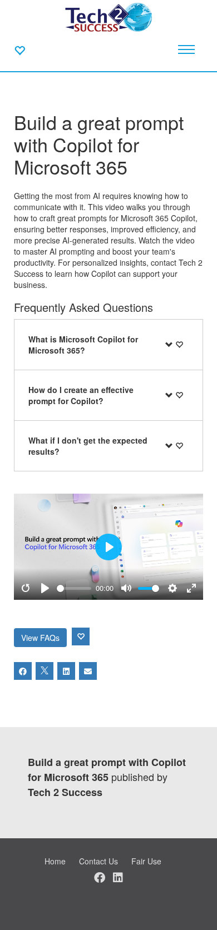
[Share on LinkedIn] (66, 671)
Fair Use (146, 861)
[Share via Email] (88, 671)
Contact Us (98, 861)
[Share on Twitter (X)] (44, 671)
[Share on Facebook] (23, 671)
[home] (108, 16)
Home (55, 861)
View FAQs (40, 637)
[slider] (74, 588)
